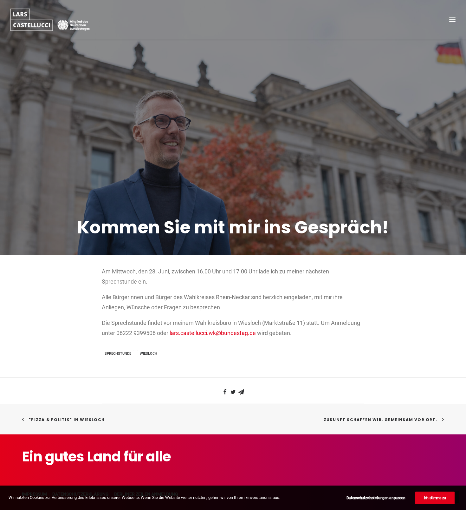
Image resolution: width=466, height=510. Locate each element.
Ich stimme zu (435, 498)
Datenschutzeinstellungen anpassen (375, 498)
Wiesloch (148, 354)
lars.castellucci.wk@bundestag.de (213, 333)
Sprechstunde (118, 354)
